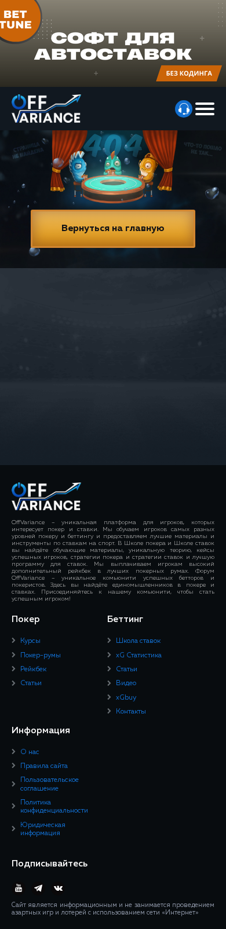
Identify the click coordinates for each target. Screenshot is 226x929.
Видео (126, 683)
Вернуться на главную (113, 228)
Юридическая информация (42, 829)
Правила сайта (44, 766)
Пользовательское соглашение (49, 784)
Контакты (131, 711)
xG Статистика (139, 655)
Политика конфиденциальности (54, 806)
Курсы (30, 641)
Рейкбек (33, 669)
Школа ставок (138, 641)
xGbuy (126, 697)
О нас (29, 752)
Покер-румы (40, 655)
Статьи (31, 683)
